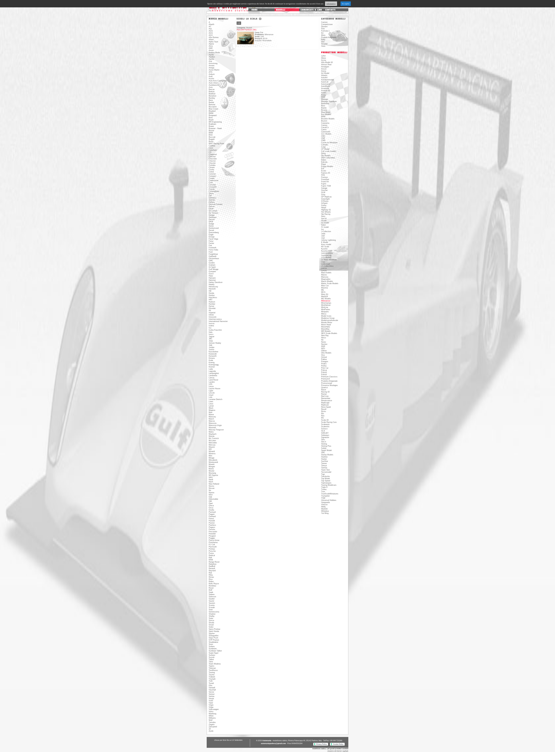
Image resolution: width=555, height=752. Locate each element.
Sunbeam (213, 649)
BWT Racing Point (216, 143)
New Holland (214, 484)
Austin (211, 78)
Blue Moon (325, 112)
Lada (211, 369)
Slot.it (323, 442)
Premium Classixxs (329, 377)
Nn (210, 490)
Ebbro (323, 160)
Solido (323, 448)
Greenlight (325, 199)
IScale (323, 221)
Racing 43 (325, 392)
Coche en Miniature (329, 142)
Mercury (212, 445)
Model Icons (326, 316)
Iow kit (324, 218)
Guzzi (211, 274)
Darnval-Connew (215, 204)
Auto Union (213, 83)
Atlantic (324, 75)
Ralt (210, 557)
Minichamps (326, 303)
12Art (323, 56)
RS (322, 418)
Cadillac (212, 146)
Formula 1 (325, 31)
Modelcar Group (327, 318)
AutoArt (324, 77)
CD (210, 152)
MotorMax (325, 329)
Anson (323, 69)
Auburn (212, 74)
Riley (211, 575)
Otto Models (326, 353)
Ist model (325, 223)
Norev (323, 342)
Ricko (323, 411)
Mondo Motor (326, 322)
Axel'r (323, 93)
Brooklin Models (328, 119)
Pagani (211, 514)
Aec (210, 29)
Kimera (212, 358)
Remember (325, 398)
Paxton (212, 523)
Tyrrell (211, 683)
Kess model (326, 244)
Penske (212, 529)
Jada (323, 234)
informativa (331, 4)
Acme (323, 60)
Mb (322, 290)
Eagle (211, 235)
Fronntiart (325, 179)
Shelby (211, 616)
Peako (323, 364)
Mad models (326, 273)
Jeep (211, 341)
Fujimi (323, 184)
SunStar (324, 461)
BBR (323, 97)
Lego (323, 262)
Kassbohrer (213, 352)
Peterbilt (212, 534)
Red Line (325, 396)
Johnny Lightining (328, 240)
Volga (211, 707)
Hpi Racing (325, 214)
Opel (211, 503)
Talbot (211, 659)
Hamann (212, 278)
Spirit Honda (214, 631)
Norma (211, 492)
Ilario (323, 216)
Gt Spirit (212, 267)
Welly (323, 507)
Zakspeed (213, 727)
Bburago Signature (329, 101)
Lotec (211, 401)
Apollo (211, 55)
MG (210, 449)
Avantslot (325, 88)
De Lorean (213, 211)
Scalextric (325, 426)
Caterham (213, 150)
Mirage (211, 458)
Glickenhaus (214, 258)
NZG (323, 348)
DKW (211, 222)
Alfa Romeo (214, 37)
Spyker (212, 633)
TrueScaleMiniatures (329, 494)
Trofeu (323, 489)
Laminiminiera (327, 253)
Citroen (212, 167)
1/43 (238, 23)
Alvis (211, 46)
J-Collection (326, 231)
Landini (212, 382)
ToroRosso (213, 670)
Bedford (212, 94)
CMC (323, 136)
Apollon (212, 57)
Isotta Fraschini (215, 330)
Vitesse (324, 504)
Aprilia (211, 59)
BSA (211, 135)
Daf (210, 196)
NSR (323, 346)
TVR (210, 681)
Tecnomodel (326, 472)
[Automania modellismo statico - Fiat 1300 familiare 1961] (245, 44)
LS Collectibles (327, 266)
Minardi (212, 451)
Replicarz (325, 405)
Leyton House (214, 388)
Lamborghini (214, 373)
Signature (325, 437)
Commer (212, 174)
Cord (211, 182)
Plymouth (213, 547)
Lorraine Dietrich (215, 399)
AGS (211, 31)
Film (323, 29)
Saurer (211, 601)
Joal (323, 238)
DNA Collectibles (328, 158)
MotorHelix (325, 327)
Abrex (323, 58)
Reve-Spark (326, 407)
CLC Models (326, 134)
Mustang (212, 473)
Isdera (211, 326)
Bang (323, 95)
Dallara (211, 202)
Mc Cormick (214, 438)
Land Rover (213, 380)
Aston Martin (214, 70)
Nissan (211, 488)
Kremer (212, 367)
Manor (211, 414)
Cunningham (214, 191)
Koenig (211, 362)
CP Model (325, 149)
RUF (210, 590)
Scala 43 (325, 420)
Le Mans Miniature (329, 260)
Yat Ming (325, 513)
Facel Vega (213, 239)
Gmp (323, 194)
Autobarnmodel (327, 80)
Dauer (211, 209)
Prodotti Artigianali (328, 37)
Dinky (323, 153)
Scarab (212, 607)
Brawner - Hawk (215, 128)
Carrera (324, 125)
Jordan (211, 347)
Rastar (324, 394)
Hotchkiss (213, 297)
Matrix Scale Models (329, 283)
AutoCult (324, 82)
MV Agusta (213, 475)
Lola (210, 397)
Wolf (210, 720)
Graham (212, 265)
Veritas (211, 696)
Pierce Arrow (214, 540)
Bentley (212, 98)
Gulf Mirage (213, 269)
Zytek (211, 731)
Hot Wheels (326, 212)
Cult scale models (328, 151)
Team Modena (215, 664)
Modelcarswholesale (329, 320)
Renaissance (326, 400)
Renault (212, 568)
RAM (211, 560)
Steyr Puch (213, 638)
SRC (323, 452)
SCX (323, 431)
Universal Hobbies (328, 500)
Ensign (211, 237)
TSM (323, 498)
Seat (211, 610)
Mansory (212, 417)
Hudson (212, 302)
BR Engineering (215, 122)
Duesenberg (214, 232)
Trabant (212, 677)
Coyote (212, 189)
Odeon (324, 351)
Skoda (211, 623)
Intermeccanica (215, 319)
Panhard (212, 516)
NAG (211, 477)
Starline (324, 457)
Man (210, 412)
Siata (211, 618)
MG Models (326, 299)
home (254, 10)
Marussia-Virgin (215, 425)
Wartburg (212, 714)
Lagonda (212, 371)
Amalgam (325, 67)
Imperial (212, 313)
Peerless (212, 525)
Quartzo (324, 387)
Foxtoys (324, 177)
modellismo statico (230, 10)
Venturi (211, 694)
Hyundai (212, 308)
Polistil (324, 372)
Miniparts (325, 312)
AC (210, 26)
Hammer (212, 280)
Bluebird (212, 111)
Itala (210, 332)
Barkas (212, 91)
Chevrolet (213, 159)
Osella (211, 510)
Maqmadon (325, 279)
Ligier (211, 391)
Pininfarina (213, 542)
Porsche (212, 551)
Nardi (211, 479)
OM (210, 501)
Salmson (212, 597)
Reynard (212, 570)
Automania (325, 84)
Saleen (211, 594)
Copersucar (213, 180)
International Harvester (218, 321)
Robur (211, 581)
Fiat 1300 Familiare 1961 (247, 30)
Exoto (323, 171)
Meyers (212, 447)
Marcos (212, 421)
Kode (211, 360)
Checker (212, 156)
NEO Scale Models (329, 333)
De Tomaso (213, 213)
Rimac (211, 577)
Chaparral (213, 154)
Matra (211, 432)
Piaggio (212, 538)
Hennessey (213, 287)
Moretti (211, 464)
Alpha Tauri (213, 42)
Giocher (324, 190)
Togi (323, 474)
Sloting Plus (326, 446)
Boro (211, 117)
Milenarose (325, 301)
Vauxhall (212, 690)
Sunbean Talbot (215, 651)
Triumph (212, 679)
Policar (324, 370)
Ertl (322, 168)
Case (211, 148)
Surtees (212, 655)
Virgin (211, 705)
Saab (211, 592)
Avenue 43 (325, 90)
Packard (212, 512)
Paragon (324, 361)
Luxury (324, 270)
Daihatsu (212, 198)
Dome (211, 226)
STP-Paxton (214, 640)
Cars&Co (325, 127)
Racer (323, 390)
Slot (322, 42)
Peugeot (212, 536)
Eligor (323, 164)
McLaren (212, 440)
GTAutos (325, 201)
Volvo (211, 711)
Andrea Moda (214, 52)
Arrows (211, 65)
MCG (323, 292)
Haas (211, 276)
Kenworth (213, 356)
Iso (210, 328)
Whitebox (325, 511)
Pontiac (212, 549)
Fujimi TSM (326, 186)
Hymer (211, 306)
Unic (210, 685)
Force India (213, 250)
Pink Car (324, 368)
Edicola (324, 162)
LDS (210, 384)
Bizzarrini (213, 107)
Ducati (211, 230)
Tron (323, 491)
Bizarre (324, 110)
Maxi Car (325, 286)
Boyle (211, 120)
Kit (322, 33)
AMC (211, 48)
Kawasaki (213, 354)
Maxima (324, 288)
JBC (210, 339)
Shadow (212, 614)
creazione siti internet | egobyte (337, 751)
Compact (212, 176)
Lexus (211, 386)
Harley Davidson (215, 282)
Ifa (210, 310)
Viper (211, 703)
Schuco (324, 429)
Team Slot (325, 470)
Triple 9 (324, 487)
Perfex (324, 366)
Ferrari (211, 243)
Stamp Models (327, 455)
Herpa (323, 207)
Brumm (324, 121)
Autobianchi (214, 85)
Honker (212, 295)
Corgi (323, 147)
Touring (212, 672)
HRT (210, 300)
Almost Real (326, 64)
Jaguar (211, 336)
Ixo (322, 229)
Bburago (324, 99)
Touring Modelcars (328, 485)
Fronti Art (325, 181)
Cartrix (324, 129)
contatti (330, 10)
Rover (211, 588)
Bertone (212, 104)
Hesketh (212, 289)
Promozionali (326, 383)
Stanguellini (213, 636)
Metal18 (324, 296)
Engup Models (327, 166)
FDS (323, 175)
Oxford (324, 357)
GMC (211, 261)
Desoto (212, 219)
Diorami (324, 26)
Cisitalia (212, 165)
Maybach (212, 434)
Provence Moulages (329, 385)
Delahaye (213, 217)
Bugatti (212, 139)
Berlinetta (325, 103)
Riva (210, 579)
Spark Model (326, 450)
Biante (323, 108)
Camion (324, 22)
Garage (324, 188)
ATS (210, 72)
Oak (210, 497)
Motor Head (326, 325)
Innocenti (212, 317)
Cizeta (211, 169)
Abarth (211, 24)
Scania (211, 605)
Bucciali (212, 137)
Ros (322, 416)
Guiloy (323, 205)
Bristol (211, 130)
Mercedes (213, 443)
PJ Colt (212, 544)
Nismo (211, 486)
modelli (280, 10)
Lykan (211, 406)
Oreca (211, 505)
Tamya (324, 465)
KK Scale (325, 247)
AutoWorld (325, 86)
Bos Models (326, 114)
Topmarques (326, 483)
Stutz (211, 644)
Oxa (323, 355)
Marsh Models (327, 281)
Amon (211, 50)
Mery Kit (324, 294)
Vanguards (325, 502)
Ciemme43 (325, 132)
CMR (323, 140)
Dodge (211, 224)
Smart (211, 625)
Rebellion (212, 564)
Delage (211, 215)
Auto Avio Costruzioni (218, 81)
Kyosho (324, 249)
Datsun (212, 206)
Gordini (212, 263)
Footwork (212, 248)
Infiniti (211, 315)
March (211, 419)
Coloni (211, 172)
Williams (212, 718)
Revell (323, 409)
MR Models (326, 331)
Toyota (211, 675)
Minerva (212, 453)
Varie (323, 46)
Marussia (212, 423)
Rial (210, 573)
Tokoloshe (325, 476)
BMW (211, 113)
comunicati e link (311, 10)
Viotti (211, 701)
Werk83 (324, 509)
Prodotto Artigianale (329, 381)
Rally (323, 39)
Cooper (212, 178)
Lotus (211, 404)
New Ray (325, 335)
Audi (210, 76)
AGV (211, 35)
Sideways (325, 435)
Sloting (324, 444)
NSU (211, 495)
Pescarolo (213, 531)
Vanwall (212, 688)
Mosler (211, 471)
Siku (323, 439)
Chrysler (212, 163)
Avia (210, 87)
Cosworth (213, 187)
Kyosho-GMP (326, 251)
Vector (211, 692)
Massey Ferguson (216, 430)
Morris (211, 469)
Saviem (212, 603)
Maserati (212, 427)
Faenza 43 (325, 173)
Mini (210, 456)
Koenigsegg (214, 365)
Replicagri (325, 403)
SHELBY (325, 433)
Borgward (213, 115)
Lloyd (211, 395)
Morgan (212, 466)
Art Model (325, 73)
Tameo (324, 463)
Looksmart (325, 264)
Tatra (211, 662)
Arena (323, 71)
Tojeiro (211, 666)
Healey (211, 284)
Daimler (212, 200)
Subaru (212, 646)
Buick (211, 141)
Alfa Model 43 (327, 62)
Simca (211, 620)
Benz (211, 100)
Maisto (324, 275)
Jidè (210, 345)
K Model (324, 242)
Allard (211, 39)
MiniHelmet (326, 305)
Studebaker (213, 642)
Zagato (211, 724)
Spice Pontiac (214, 629)
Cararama (325, 123)
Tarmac (324, 468)
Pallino (324, 359)
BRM (211, 133)
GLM (323, 192)
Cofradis (324, 145)
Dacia (211, 193)
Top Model (325, 478)
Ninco (323, 338)
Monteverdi (213, 462)
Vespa (211, 698)
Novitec (324, 344)
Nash (211, 482)
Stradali (324, 44)
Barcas (212, 89)
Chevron (212, 161)
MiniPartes (325, 309)
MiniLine (324, 307)
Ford (210, 252)
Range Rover (214, 562)
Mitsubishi (213, 460)
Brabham (212, 124)
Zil (210, 729)
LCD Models (326, 257)
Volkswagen (214, 709)
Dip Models (326, 155)
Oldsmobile (213, 499)
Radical (212, 555)
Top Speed (325, 481)
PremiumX (325, 379)
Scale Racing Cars (329, 422)
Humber (212, 304)
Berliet (211, 102)
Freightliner (213, 254)
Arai (210, 61)
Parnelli (212, 521)
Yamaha (212, 722)
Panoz (211, 518)
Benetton (212, 96)
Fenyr (211, 241)
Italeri (323, 225)
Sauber (212, 599)
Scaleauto (325, 424)
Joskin (211, 349)
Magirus (212, 410)
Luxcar (324, 268)
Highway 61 (326, 210)
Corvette (212, 185)
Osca (211, 508)
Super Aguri (213, 653)
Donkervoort (214, 228)
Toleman (212, 668)
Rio (322, 413)
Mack (211, 408)
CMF (323, 138)
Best (323, 106)
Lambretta (213, 375)
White (211, 716)
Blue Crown (213, 109)
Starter (324, 459)
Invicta (211, 323)
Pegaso (212, 527)
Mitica (323, 314)
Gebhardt (212, 256)
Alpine (211, 44)
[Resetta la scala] (260, 18)
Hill (210, 291)
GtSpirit (324, 203)
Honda (211, 293)
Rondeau (212, 586)
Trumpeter (325, 496)
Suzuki (211, 657)
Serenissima (214, 612)
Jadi (323, 236)
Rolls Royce (214, 583)
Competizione (327, 24)
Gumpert (212, 271)
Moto (323, 35)
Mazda (211, 436)
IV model (325, 227)
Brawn (211, 126)
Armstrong (213, 63)
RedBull (212, 566)
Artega (211, 68)
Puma (211, 553)
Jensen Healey (215, 343)
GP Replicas (326, 197)
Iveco (211, 334)
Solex (211, 627)
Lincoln (212, 393)
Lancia (211, 378)
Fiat (210, 245)
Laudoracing (326, 255)
